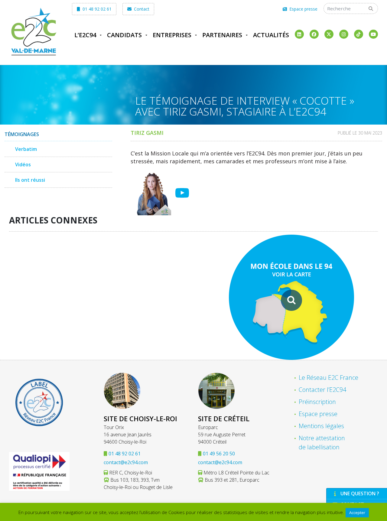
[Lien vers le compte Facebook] (314, 34)
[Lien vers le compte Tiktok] (358, 34)
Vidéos (23, 164)
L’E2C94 (85, 35)
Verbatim (26, 149)
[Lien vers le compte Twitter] (328, 34)
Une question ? (359, 493)
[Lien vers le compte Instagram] (343, 34)
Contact (141, 9)
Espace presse (302, 9)
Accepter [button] (357, 512)
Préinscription (317, 402)
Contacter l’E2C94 (322, 390)
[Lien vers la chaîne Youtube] (373, 34)
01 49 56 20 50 (219, 453)
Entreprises (172, 35)
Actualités (271, 35)
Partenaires (222, 35)
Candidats (124, 35)
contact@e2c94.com (126, 462)
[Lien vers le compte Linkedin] (299, 34)
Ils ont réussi (30, 180)
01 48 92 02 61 (96, 9)
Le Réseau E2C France (328, 377)
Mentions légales (321, 426)
